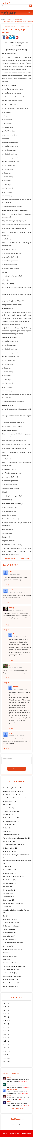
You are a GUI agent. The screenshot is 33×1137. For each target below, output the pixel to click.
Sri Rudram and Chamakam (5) (12, 949)
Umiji (10, 571)
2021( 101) (6, 1020)
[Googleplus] (9, 3)
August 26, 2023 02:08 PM (15, 610)
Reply (7, 585)
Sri (9, 665)
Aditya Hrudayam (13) (9, 939)
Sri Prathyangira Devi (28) (11, 821)
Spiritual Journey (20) (9, 801)
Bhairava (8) (6, 828)
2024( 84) (6, 1010)
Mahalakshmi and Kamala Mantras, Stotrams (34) (17, 862)
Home (3, 19)
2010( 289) (6, 1058)
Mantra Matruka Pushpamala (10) (13, 876)
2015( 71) (6, 1041)
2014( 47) (6, 1044)
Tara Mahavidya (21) (9, 883)
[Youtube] (5, 3)
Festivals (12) (7, 907)
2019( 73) (6, 1027)
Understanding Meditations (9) (12, 788)
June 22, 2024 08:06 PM (15, 667)
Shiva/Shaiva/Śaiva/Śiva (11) (12, 794)
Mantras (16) (7, 804)
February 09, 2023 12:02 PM (16, 592)
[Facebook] (1, 3)
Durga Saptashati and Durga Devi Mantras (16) (16, 911)
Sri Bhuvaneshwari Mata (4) (11, 926)
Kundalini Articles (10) (9, 870)
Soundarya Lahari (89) (10, 919)
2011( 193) (6, 1055)
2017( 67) (6, 1034)
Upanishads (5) (7, 959)
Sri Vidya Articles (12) (9, 851)
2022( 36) (6, 1017)
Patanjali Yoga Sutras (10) (11, 811)
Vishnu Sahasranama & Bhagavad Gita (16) (16, 838)
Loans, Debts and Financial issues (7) (14, 798)
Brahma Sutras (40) (9, 936)
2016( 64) (6, 1037)
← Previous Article (8, 26)
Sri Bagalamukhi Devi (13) (11, 922)
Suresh (10, 590)
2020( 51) (6, 1024)
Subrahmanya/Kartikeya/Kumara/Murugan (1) (16, 856)
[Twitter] (3, 3)
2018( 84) (6, 1030)
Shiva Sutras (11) (8, 946)
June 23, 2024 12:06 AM (20, 689)
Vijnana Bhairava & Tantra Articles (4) (14, 966)
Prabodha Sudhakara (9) (10, 979)
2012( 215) (6, 1051)
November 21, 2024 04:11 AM (16, 735)
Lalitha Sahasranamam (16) (11, 834)
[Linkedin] (7, 3)
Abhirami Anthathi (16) (10, 973)
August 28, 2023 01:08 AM (21, 636)
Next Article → (26, 26)
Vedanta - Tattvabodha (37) (11, 983)
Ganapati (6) (6, 831)
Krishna (16, 634)
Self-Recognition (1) (9, 890)
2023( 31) (6, 1013)
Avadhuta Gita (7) (8, 808)
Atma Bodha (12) (8, 814)
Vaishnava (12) (7, 886)
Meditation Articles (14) (10, 963)
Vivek (10, 733)
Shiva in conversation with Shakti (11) (14, 943)
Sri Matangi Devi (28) (9, 873)
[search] (30, 6)
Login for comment (16, 769)
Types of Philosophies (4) (11, 969)
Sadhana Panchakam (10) (11, 818)
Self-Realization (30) (9, 880)
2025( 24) (6, 1006)
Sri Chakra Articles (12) (10, 848)
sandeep (11, 607)
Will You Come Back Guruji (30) (13, 903)
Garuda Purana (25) (9, 841)
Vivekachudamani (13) (10, 929)
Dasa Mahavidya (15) (9, 932)
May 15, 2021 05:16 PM (15, 574)
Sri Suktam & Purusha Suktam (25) (13, 844)
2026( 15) (6, 1003)
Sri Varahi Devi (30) (9, 824)
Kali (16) (5, 916)
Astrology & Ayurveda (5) (10, 986)
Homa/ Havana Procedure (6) (12, 976)
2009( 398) (6, 1061)
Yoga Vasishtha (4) (9, 896)
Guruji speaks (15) (8, 900)
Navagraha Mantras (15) (10, 956)
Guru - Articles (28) (8, 893)
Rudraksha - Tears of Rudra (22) (13, 791)
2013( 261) (6, 1048)
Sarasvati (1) (7, 866)
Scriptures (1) (7, 953)
